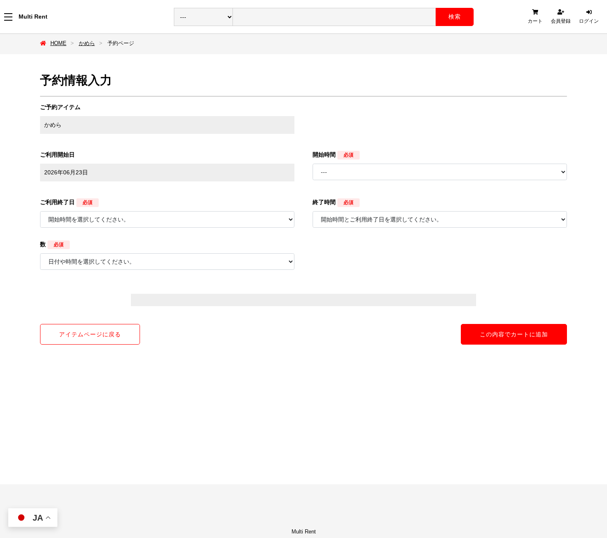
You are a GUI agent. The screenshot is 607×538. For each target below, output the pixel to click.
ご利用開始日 (57, 154)
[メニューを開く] (8, 17)
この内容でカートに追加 (514, 334)
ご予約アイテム (60, 107)
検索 (454, 16)
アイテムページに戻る (90, 334)
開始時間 (324, 154)
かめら (87, 43)
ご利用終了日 (57, 202)
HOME (58, 43)
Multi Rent (33, 16)
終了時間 (324, 202)
